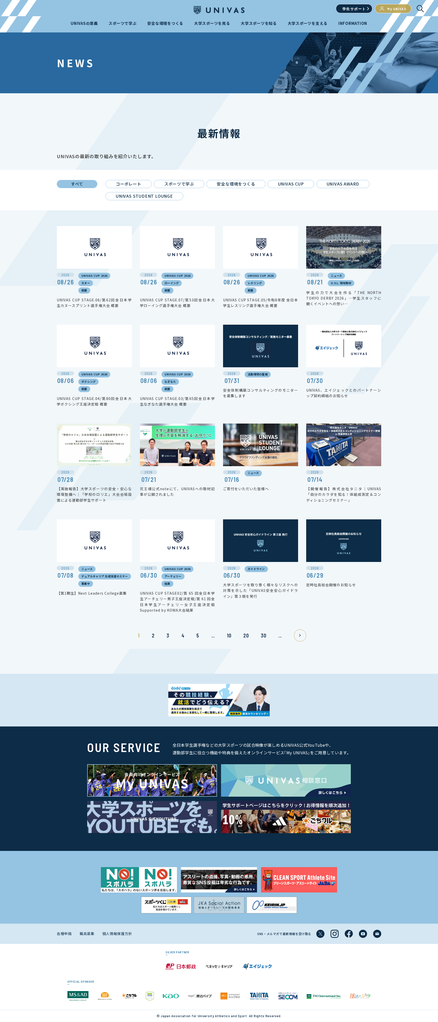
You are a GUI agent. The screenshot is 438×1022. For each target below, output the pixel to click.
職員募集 (87, 933)
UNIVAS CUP (291, 184)
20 (246, 635)
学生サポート (354, 9)
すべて (77, 184)
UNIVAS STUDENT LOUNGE (144, 196)
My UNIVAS (396, 9)
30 (263, 635)
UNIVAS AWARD (343, 184)
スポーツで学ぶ (179, 184)
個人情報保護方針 (117, 933)
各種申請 (64, 933)
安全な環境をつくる (236, 184)
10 (229, 635)
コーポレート (128, 184)
